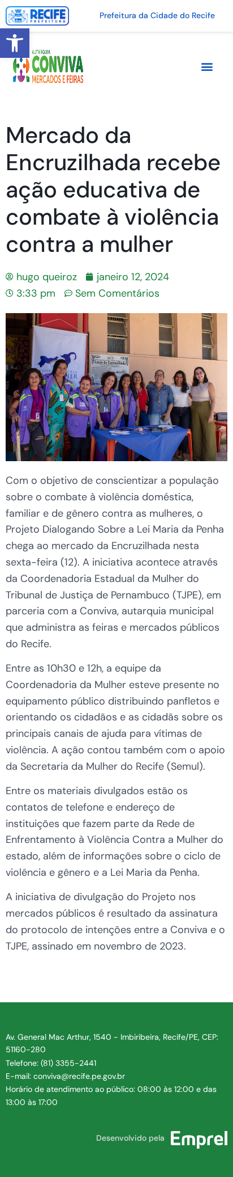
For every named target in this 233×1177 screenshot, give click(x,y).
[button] (14, 43)
